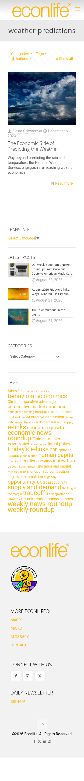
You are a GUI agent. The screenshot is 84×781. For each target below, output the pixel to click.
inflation (46, 461)
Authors (22, 58)
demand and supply (58, 422)
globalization (28, 456)
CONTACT (18, 645)
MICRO (16, 628)
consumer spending (21, 412)
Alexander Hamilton (38, 391)
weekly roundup (31, 510)
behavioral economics (37, 395)
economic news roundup (30, 435)
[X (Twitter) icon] (39, 741)
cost (68, 412)
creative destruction (47, 417)
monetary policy (17, 471)
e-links (17, 427)
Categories (20, 54)
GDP (54, 450)
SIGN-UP (17, 701)
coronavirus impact (49, 412)
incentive (13, 461)
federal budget (38, 444)
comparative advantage (37, 401)
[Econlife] (42, 9)
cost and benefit (19, 417)
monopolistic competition (48, 471)
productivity (57, 482)
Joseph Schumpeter (21, 466)
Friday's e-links (28, 449)
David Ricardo (33, 422)
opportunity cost (27, 482)
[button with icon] (15, 676)
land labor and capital (53, 466)
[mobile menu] (78, 9)
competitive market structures (37, 406)
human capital (56, 455)
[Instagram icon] (49, 741)
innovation (64, 460)
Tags (40, 54)
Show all (66, 58)
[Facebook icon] (34, 741)
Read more (64, 183)
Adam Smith (17, 391)
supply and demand (34, 487)
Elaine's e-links (46, 439)
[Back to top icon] (42, 724)
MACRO (16, 620)
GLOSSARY (19, 637)
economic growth (45, 427)
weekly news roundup (40, 504)
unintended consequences (50, 498)
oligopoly (50, 477)
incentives (29, 460)
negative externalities (25, 477)
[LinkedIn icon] (44, 741)
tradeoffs (35, 493)
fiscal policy (59, 443)
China (12, 401)
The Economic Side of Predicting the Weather (33, 146)
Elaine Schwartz (25, 131)
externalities (18, 444)
